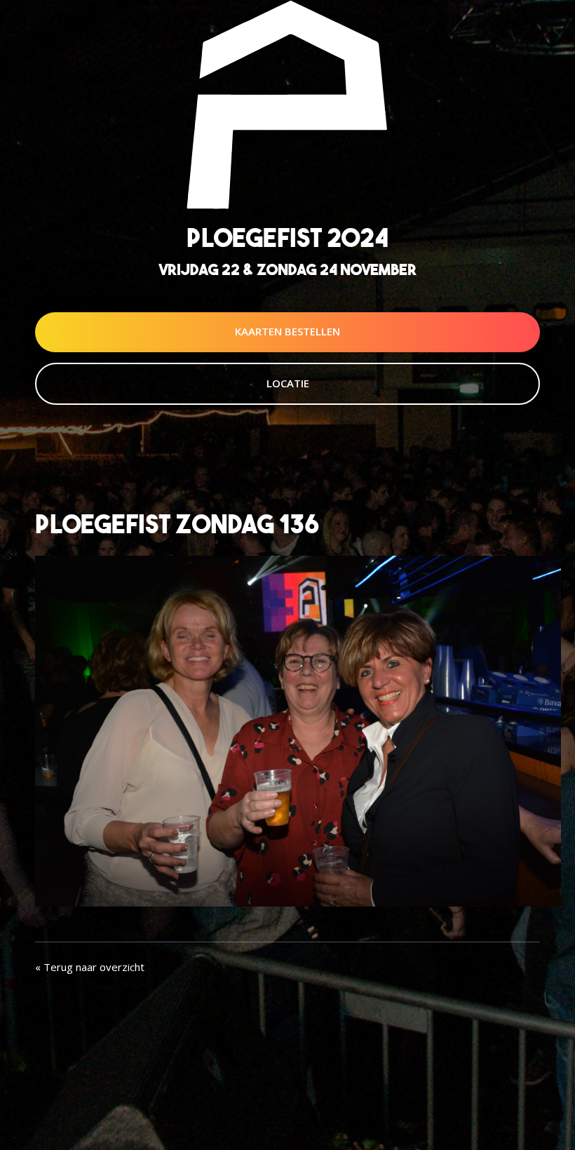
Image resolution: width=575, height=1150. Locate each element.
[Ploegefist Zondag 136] (298, 730)
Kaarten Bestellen (287, 331)
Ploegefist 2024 (287, 237)
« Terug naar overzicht (89, 967)
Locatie (287, 383)
